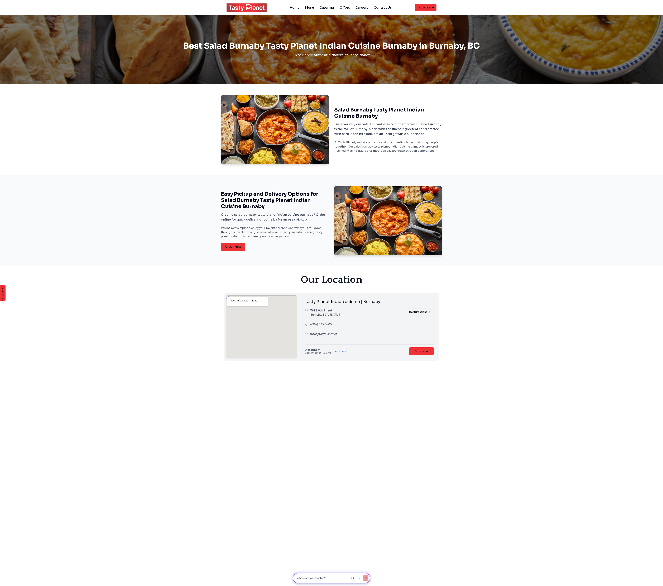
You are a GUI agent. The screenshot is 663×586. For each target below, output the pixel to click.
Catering (327, 7)
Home (295, 7)
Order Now (233, 246)
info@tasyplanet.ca (324, 334)
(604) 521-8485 (321, 324)
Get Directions (418, 312)
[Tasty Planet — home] (247, 7)
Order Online (426, 7)
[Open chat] (352, 578)
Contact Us (383, 7)
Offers (345, 7)
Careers (361, 7)
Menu (309, 7)
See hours (340, 351)
